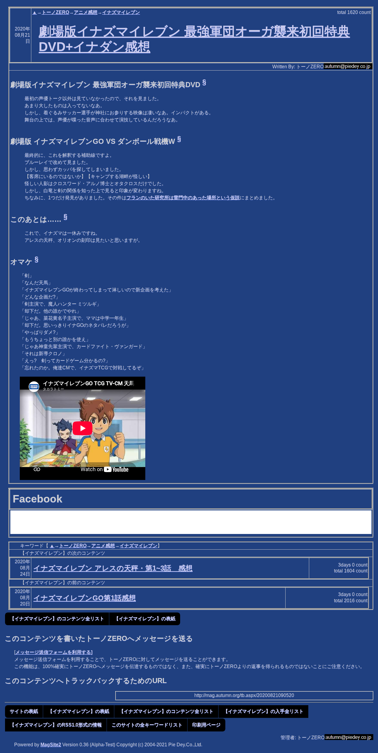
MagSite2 (50, 744)
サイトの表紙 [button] (24, 711)
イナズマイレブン (121, 12)
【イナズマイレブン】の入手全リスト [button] (263, 711)
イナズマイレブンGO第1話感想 (84, 598)
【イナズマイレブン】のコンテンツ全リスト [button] (57, 618)
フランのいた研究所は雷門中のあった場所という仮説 (183, 197)
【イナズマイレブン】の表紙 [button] (144, 618)
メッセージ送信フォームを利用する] (53, 652)
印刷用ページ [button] (206, 724)
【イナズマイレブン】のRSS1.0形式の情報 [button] (56, 724)
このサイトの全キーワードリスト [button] (147, 724)
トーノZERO (55, 12)
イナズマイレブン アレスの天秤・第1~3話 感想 (113, 568)
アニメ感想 (85, 12)
